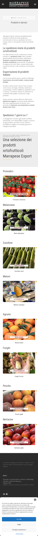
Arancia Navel (19, 343)
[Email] (4, 494)
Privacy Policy (19, 534)
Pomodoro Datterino (19, 200)
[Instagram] (7, 494)
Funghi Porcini (19, 376)
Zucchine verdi (19, 271)
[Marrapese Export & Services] (19, 4)
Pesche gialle (19, 414)
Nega (19, 524)
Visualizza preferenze (19, 530)
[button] (35, 500)
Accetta (19, 519)
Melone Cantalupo (19, 305)
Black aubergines (19, 233)
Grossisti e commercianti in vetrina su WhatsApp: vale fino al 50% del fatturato (18, 480)
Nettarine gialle (19, 448)
